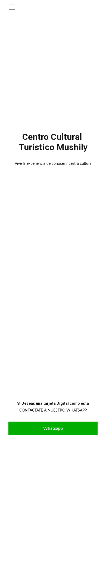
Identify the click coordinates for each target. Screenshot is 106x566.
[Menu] (12, 7)
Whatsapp (53, 428)
